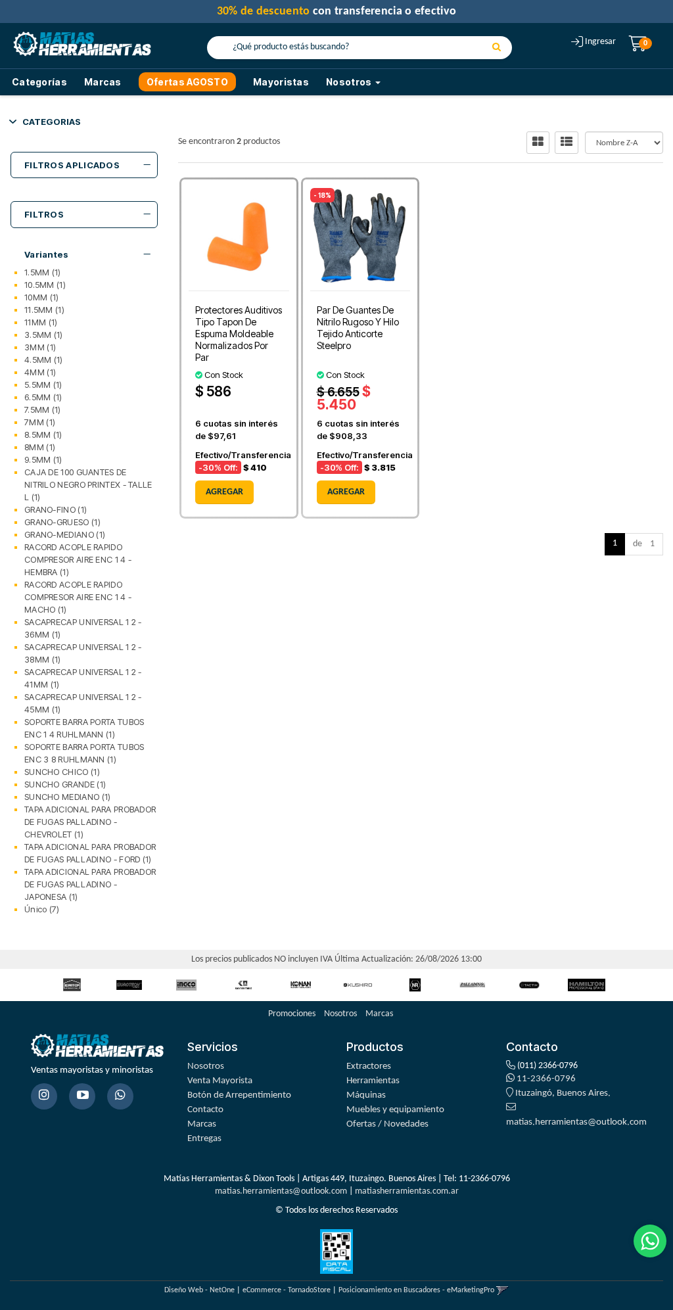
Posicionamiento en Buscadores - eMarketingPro (416, 1290)
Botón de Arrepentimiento (239, 1095)
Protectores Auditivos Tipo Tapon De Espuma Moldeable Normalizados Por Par (238, 333)
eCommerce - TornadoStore (287, 1290)
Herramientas (373, 1081)
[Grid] (537, 142)
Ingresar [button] (600, 42)
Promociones (291, 1014)
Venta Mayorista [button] (219, 1081)
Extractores (368, 1066)
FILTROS (44, 214)
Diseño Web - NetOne (199, 1290)
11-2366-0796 (545, 1079)
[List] (566, 142)
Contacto (205, 1110)
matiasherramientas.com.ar (407, 1191)
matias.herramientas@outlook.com (281, 1191)
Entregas (204, 1139)
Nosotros (340, 1014)
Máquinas (366, 1095)
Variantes (46, 254)
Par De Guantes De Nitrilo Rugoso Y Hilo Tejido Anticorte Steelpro (358, 327)
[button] (502, 1290)
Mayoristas (281, 81)
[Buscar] (496, 48)
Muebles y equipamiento (395, 1110)
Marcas (103, 81)
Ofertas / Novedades (387, 1124)
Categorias (51, 121)
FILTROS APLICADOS (72, 165)
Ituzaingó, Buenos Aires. (562, 1093)
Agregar (224, 492)
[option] (72, 984)
